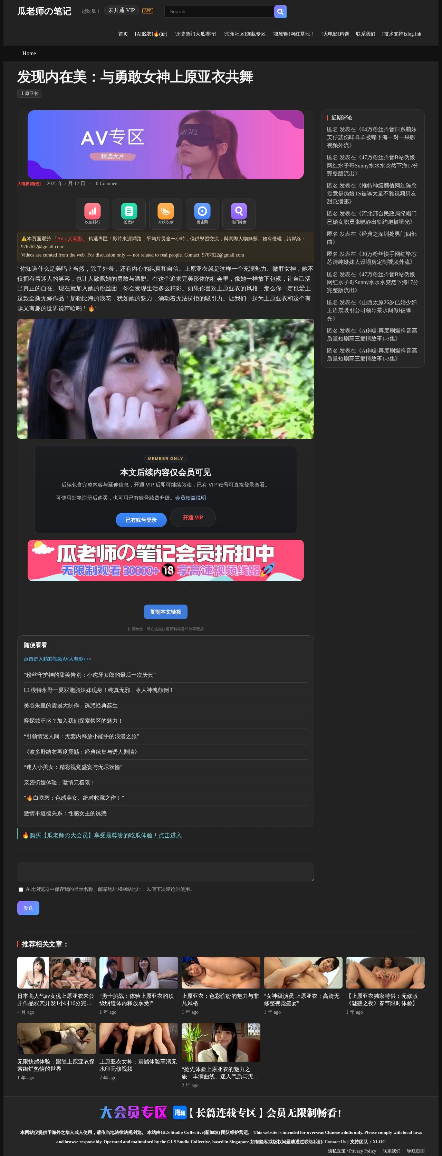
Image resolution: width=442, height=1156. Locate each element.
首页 (123, 34)
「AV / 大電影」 (69, 238)
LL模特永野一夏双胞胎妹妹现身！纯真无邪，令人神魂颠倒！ (99, 690)
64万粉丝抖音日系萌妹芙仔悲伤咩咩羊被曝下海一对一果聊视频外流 (372, 137)
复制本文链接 (165, 612)
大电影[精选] (29, 183)
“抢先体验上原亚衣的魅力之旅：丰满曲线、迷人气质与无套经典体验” (220, 1076)
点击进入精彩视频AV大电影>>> (58, 659)
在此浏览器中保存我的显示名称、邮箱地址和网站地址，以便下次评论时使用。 (110, 889)
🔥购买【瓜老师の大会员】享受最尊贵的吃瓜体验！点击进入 (102, 835)
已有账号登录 (141, 520)
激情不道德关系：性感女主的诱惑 (65, 813)
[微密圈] (202, 214)
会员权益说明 (190, 498)
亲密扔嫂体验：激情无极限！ (60, 783)
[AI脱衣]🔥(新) (151, 34)
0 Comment (107, 183)
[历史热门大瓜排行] (195, 34)
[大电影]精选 (335, 34)
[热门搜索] (239, 214)
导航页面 (416, 1151)
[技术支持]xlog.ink (401, 34)
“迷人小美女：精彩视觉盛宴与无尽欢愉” (73, 767)
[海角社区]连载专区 (244, 34)
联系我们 (365, 34)
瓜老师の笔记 (44, 11)
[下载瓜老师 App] (148, 11)
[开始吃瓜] (165, 214)
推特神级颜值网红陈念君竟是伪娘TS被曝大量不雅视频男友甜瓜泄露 (372, 193)
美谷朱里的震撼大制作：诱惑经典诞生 (71, 706)
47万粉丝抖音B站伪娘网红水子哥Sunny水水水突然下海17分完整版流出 (373, 165)
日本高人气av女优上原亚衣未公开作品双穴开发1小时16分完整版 (55, 1003)
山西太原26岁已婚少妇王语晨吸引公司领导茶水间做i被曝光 (372, 310)
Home (29, 53)
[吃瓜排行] (92, 214)
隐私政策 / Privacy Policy (352, 1151)
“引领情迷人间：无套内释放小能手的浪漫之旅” (81, 736)
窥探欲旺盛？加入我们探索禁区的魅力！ (73, 721)
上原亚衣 (29, 93)
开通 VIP (193, 517)
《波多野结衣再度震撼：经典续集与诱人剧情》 (82, 752)
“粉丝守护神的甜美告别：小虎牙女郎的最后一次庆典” (90, 675)
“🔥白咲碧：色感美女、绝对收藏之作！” (74, 798)
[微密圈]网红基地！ (293, 34)
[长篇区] (129, 214)
